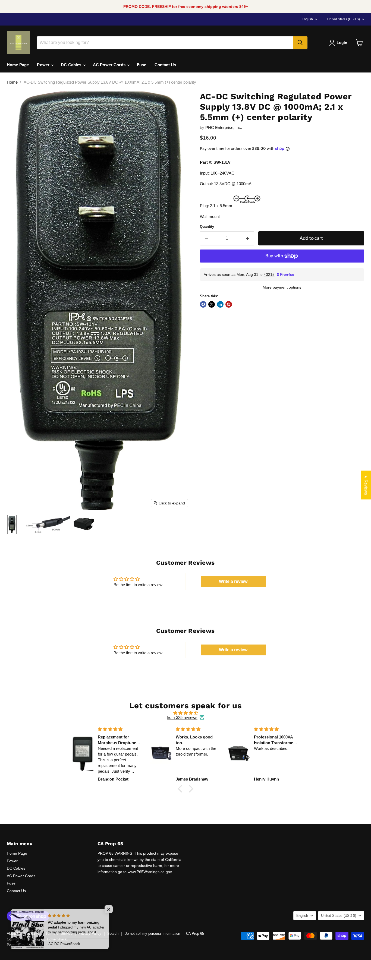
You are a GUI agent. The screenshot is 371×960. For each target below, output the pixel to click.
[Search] (300, 42)
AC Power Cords (110, 64)
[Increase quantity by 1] (247, 238)
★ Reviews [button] (366, 485)
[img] (185, 712)
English (307, 19)
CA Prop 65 (195, 933)
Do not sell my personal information (152, 933)
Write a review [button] (233, 581)
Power (44, 64)
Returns (33, 933)
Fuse (141, 64)
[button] (339, 42)
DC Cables (72, 64)
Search (112, 933)
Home (12, 82)
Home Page (18, 64)
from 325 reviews (182, 717)
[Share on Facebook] (203, 304)
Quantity (207, 227)
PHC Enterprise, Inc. (223, 127)
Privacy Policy (89, 933)
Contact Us (165, 64)
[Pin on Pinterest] (228, 304)
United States (343, 19)
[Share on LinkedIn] (220, 304)
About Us (14, 933)
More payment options (282, 287)
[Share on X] (211, 304)
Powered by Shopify (22, 945)
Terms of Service (59, 933)
